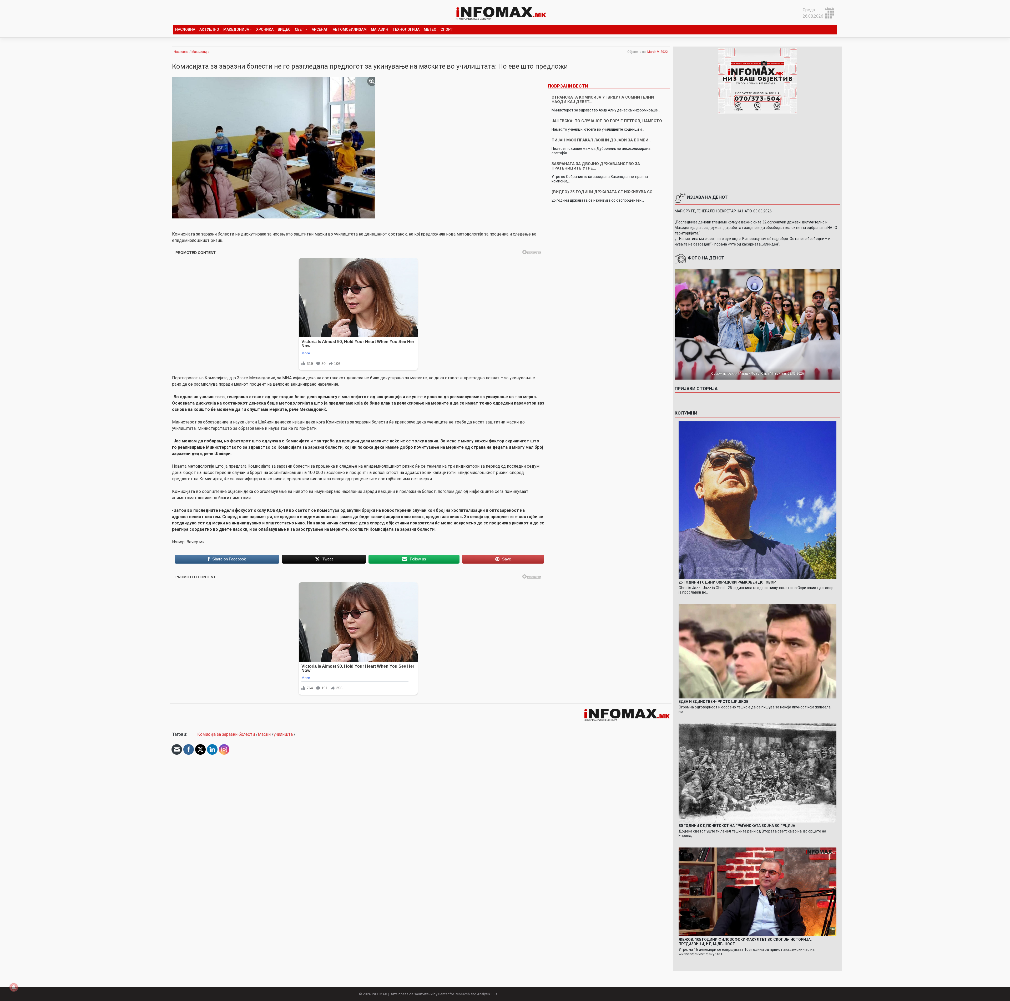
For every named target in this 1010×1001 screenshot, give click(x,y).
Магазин (379, 29)
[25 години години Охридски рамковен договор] (757, 499)
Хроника (265, 29)
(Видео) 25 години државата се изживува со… (603, 192)
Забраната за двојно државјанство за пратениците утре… (596, 166)
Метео (430, 29)
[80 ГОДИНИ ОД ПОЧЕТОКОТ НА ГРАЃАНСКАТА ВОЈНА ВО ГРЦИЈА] (757, 772)
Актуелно (209, 29)
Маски (264, 734)
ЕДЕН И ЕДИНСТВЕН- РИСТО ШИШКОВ (714, 701)
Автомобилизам (350, 29)
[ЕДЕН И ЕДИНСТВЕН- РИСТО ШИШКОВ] (757, 650)
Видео (284, 29)
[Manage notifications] (13, 987)
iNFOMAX (379, 994)
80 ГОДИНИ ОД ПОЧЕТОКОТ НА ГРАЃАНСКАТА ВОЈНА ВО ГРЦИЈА (737, 826)
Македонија (236, 29)
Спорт (447, 29)
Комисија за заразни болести (226, 734)
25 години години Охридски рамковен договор (727, 582)
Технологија (406, 29)
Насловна (185, 29)
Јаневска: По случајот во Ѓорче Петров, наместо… (608, 121)
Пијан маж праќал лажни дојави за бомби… (602, 140)
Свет (299, 29)
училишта (283, 734)
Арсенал (320, 29)
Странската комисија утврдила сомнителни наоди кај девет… (603, 99)
